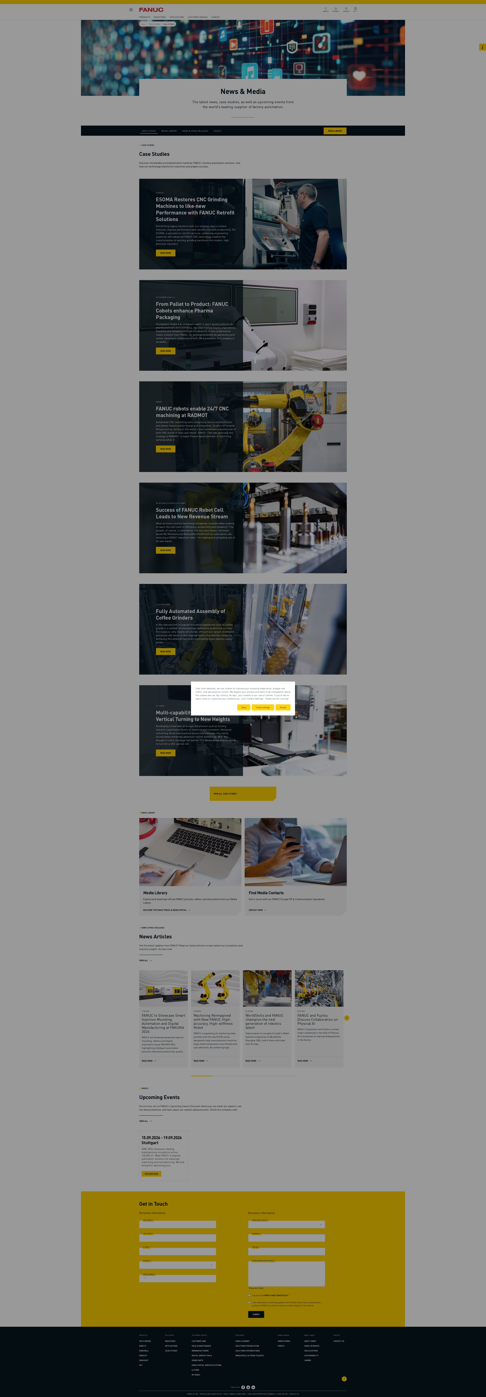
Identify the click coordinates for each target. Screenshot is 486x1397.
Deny (244, 707)
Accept (283, 707)
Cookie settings (263, 707)
